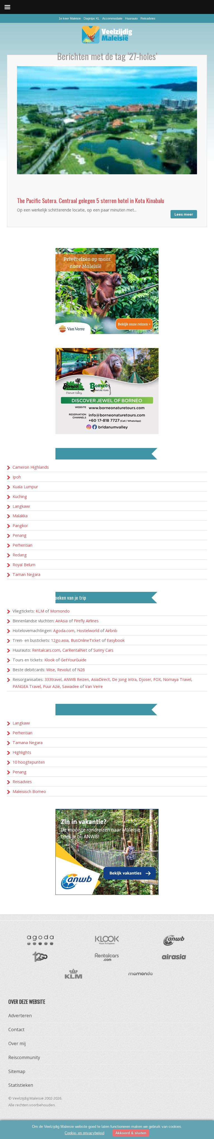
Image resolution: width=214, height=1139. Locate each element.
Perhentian (22, 545)
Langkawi (21, 506)
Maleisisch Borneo (29, 791)
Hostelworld (88, 630)
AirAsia (61, 620)
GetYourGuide (73, 660)
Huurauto (131, 18)
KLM (40, 611)
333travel (53, 679)
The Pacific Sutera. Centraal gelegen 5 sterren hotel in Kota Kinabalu (90, 200)
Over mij (17, 1043)
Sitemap (16, 1071)
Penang (19, 535)
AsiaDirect (100, 679)
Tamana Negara (28, 742)
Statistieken (20, 1085)
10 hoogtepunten (29, 762)
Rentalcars (107, 956)
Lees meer (183, 214)
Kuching (20, 496)
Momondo (60, 611)
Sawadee (70, 686)
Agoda (39, 940)
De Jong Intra (124, 679)
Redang (20, 554)
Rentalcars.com (46, 650)
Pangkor (20, 525)
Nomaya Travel (177, 679)
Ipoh (17, 477)
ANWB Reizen (76, 679)
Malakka (20, 515)
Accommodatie (112, 18)
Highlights (22, 752)
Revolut (64, 669)
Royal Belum (24, 564)
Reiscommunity (24, 1057)
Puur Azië (51, 686)
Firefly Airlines (86, 620)
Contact (16, 1029)
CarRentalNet (74, 650)
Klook (49, 660)
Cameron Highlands (31, 467)
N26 (81, 669)
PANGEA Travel (27, 686)
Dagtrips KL (91, 18)
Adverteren (20, 1015)
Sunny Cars (103, 650)
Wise (50, 669)
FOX (157, 679)
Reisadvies (147, 18)
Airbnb (111, 630)
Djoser (145, 679)
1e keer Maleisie (70, 18)
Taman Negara (26, 574)
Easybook (116, 640)
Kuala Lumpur (25, 486)
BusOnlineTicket (86, 640)
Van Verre (94, 686)
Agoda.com (63, 630)
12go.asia (60, 640)
